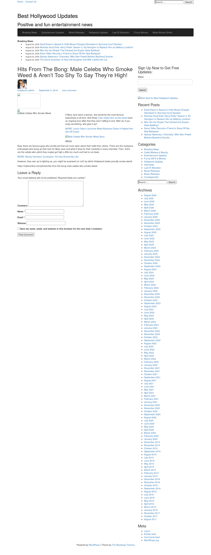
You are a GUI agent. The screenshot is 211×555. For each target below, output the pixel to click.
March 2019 (150, 469)
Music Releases (152, 173)
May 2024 (149, 278)
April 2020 (149, 429)
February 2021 (151, 398)
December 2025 (152, 219)
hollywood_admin (25, 90)
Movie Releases (76, 32)
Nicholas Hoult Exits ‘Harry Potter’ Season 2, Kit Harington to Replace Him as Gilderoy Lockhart (86, 47)
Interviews (149, 164)
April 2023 (149, 318)
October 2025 (151, 226)
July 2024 (149, 272)
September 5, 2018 (48, 90)
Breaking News (29, 32)
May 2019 (149, 463)
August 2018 (150, 491)
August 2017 (150, 519)
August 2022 (150, 343)
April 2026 (149, 207)
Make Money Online (162, 32)
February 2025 (151, 250)
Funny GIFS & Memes (155, 158)
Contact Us (30, 1)
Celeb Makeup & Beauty (156, 152)
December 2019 (152, 442)
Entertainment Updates (53, 32)
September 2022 (152, 340)
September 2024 (152, 266)
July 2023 (149, 309)
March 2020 (150, 432)
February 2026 (151, 213)
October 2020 (151, 411)
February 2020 (151, 435)
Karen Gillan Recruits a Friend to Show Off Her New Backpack (70, 53)
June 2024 (149, 275)
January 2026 (151, 216)
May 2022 (149, 352)
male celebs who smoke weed (112, 117)
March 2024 (150, 284)
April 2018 (149, 503)
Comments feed (152, 537)
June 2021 (149, 386)
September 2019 (152, 451)
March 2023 (150, 321)
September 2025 (152, 229)
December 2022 (152, 331)
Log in (147, 530)
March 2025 (150, 247)
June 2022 (149, 349)
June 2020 (149, 423)
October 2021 (151, 374)
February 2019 (151, 472)
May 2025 (149, 241)
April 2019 (149, 466)
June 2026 (149, 201)
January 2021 (151, 401)
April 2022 (149, 355)
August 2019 (150, 454)
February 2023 (151, 324)
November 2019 (152, 445)
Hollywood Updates (98, 32)
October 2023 (151, 300)
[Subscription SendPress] (166, 85)
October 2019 (151, 448)
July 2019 (149, 457)
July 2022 (149, 346)
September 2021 (152, 377)
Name (21, 211)
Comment (22, 205)
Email (21, 217)
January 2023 (151, 327)
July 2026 (149, 198)
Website (21, 223)
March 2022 (150, 358)
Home (20, 1)
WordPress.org (151, 540)
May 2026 (149, 204)
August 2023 (150, 306)
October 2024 (151, 263)
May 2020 (149, 426)
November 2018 (152, 482)
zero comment (69, 90)
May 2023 (149, 315)
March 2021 (150, 395)
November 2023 (152, 297)
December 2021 (152, 368)
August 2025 (150, 232)
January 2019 (151, 476)
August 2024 (150, 269)
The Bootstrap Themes (123, 544)
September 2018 (152, 488)
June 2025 (149, 238)
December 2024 (152, 256)
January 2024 (151, 290)
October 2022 (151, 337)
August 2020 (150, 417)
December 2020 (152, 405)
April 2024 (149, 281)
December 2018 (152, 479)
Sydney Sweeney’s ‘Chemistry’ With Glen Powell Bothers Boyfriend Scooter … (78, 56)
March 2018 (150, 506)
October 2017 (151, 516)
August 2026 (150, 195)
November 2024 (152, 260)
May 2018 (149, 500)
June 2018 (149, 497)
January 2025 (151, 253)
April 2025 (149, 244)
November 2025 (152, 222)
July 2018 (149, 494)
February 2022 (151, 361)
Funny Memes (141, 32)
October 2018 (151, 485)
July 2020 (149, 420)
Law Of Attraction (120, 32)
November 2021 (152, 371)
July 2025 (149, 235)
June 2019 (149, 460)
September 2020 (152, 414)
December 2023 (152, 293)
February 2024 (151, 287)
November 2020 (152, 408)
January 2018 (151, 509)
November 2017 (152, 513)
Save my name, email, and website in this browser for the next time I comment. (61, 228)
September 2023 (152, 303)
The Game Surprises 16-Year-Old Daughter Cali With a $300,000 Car (73, 59)
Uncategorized (151, 177)
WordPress (94, 544)
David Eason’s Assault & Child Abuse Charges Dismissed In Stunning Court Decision (81, 44)
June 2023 (149, 312)
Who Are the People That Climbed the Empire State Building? (70, 50)
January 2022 (151, 364)
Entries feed (150, 534)
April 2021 (149, 392)
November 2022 (152, 334)
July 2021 (149, 383)
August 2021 (150, 380)
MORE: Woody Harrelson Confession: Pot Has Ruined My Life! (48, 156)
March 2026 (150, 210)
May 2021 (149, 389)
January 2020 (151, 439)
